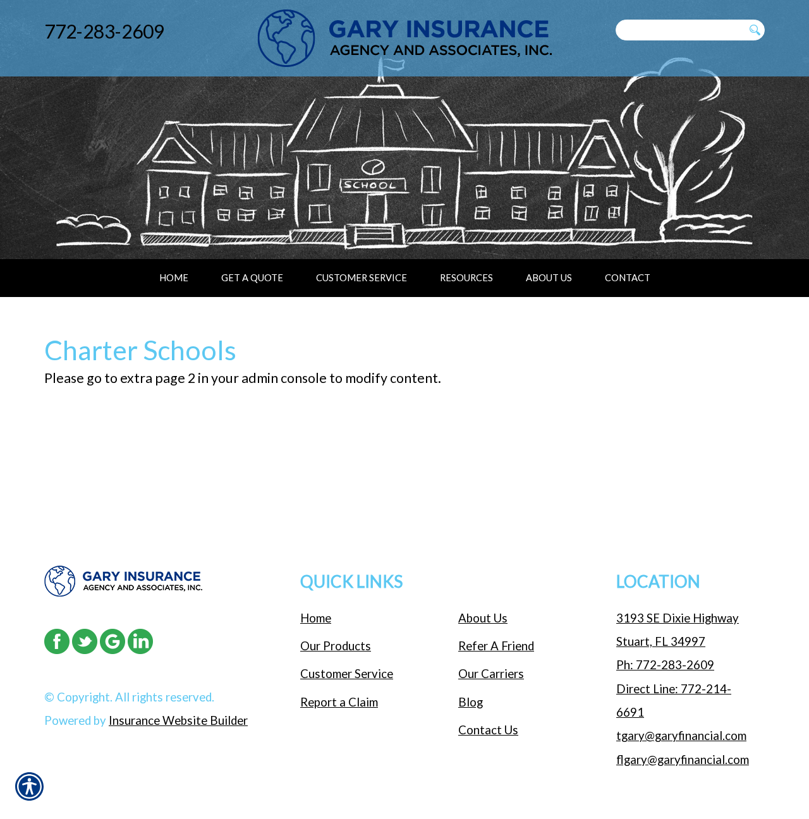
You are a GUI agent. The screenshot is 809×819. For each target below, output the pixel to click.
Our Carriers (491, 674)
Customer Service (346, 674)
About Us (483, 618)
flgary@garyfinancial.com (682, 760)
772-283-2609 (104, 31)
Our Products (335, 646)
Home (315, 618)
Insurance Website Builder (178, 720)
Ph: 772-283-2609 (665, 665)
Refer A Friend (496, 646)
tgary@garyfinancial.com (681, 736)
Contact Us (488, 730)
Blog (470, 702)
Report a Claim (339, 702)
